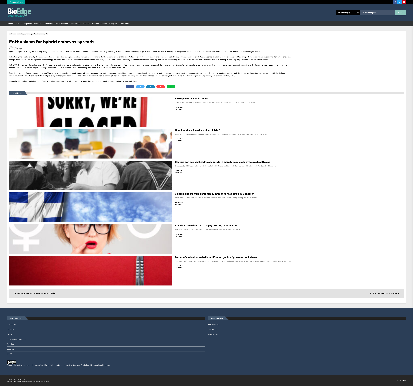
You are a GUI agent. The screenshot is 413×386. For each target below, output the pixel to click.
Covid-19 (18, 24)
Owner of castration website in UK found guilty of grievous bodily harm (216, 257)
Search (401, 13)
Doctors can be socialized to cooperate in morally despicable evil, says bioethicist (222, 162)
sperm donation (61, 24)
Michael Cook (13, 47)
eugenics (28, 24)
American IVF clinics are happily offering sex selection (206, 225)
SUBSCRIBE (124, 24)
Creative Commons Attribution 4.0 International (84, 365)
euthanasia (48, 24)
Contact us (212, 330)
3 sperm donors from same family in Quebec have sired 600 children (215, 193)
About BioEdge (214, 325)
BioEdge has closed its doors (191, 98)
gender (104, 24)
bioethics (37, 24)
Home (10, 24)
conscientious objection (80, 24)
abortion (95, 24)
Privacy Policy (213, 334)
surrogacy (113, 24)
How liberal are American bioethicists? (197, 130)
